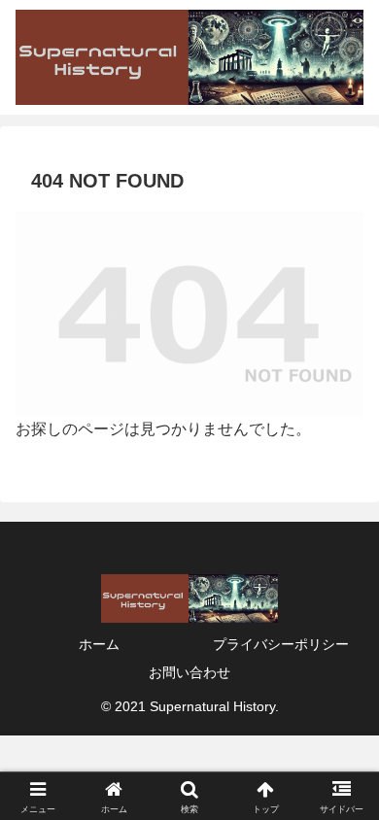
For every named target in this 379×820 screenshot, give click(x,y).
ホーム (99, 644)
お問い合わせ (189, 672)
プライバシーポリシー (281, 644)
